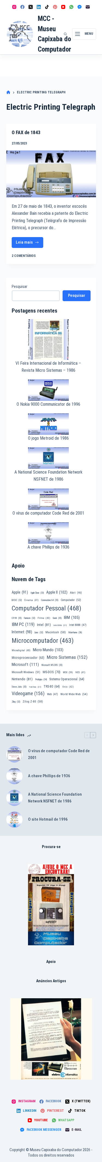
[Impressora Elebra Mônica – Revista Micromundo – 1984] (51, 1039)
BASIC (17, 600)
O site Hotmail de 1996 (48, 819)
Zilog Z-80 (33, 701)
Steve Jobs (19, 686)
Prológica (41, 679)
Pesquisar (19, 286)
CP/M (16, 618)
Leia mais (26, 244)
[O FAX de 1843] (51, 173)
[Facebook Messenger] (80, 7)
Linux (39, 632)
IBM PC (23, 624)
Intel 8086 (60, 625)
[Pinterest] (55, 7)
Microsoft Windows (26, 672)
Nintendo (22, 679)
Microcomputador (43, 640)
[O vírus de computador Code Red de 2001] (14, 754)
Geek (57, 618)
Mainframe (75, 632)
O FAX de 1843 (26, 132)
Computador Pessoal (46, 608)
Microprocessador (28, 658)
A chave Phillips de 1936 (48, 547)
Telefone (35, 687)
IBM (72, 617)
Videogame (28, 693)
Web (52, 694)
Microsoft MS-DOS (51, 665)
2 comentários (24, 256)
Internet (22, 631)
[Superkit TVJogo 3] (51, 904)
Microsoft (25, 664)
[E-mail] (88, 7)
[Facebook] (22, 7)
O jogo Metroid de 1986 (48, 438)
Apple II (56, 592)
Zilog (16, 701)
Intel (44, 624)
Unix (68, 686)
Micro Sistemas (67, 657)
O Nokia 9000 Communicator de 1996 (48, 404)
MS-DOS (51, 672)
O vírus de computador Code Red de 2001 (48, 513)
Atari (76, 592)
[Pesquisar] (65, 34)
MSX (68, 672)
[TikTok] (47, 7)
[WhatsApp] (71, 7)
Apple (20, 592)
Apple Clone (37, 592)
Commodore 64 (49, 600)
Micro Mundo (48, 649)
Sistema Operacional (66, 679)
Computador (71, 600)
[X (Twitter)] (31, 7)
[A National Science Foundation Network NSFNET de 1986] (14, 798)
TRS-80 (52, 686)
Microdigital (21, 650)
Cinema (31, 600)
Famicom (29, 618)
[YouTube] (63, 7)
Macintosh (55, 632)
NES (80, 672)
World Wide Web (74, 694)
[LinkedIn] (39, 7)
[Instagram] (14, 7)
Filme (44, 617)
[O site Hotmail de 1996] (14, 819)
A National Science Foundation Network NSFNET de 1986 (55, 798)
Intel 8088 (77, 625)
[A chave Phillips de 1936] (14, 776)
